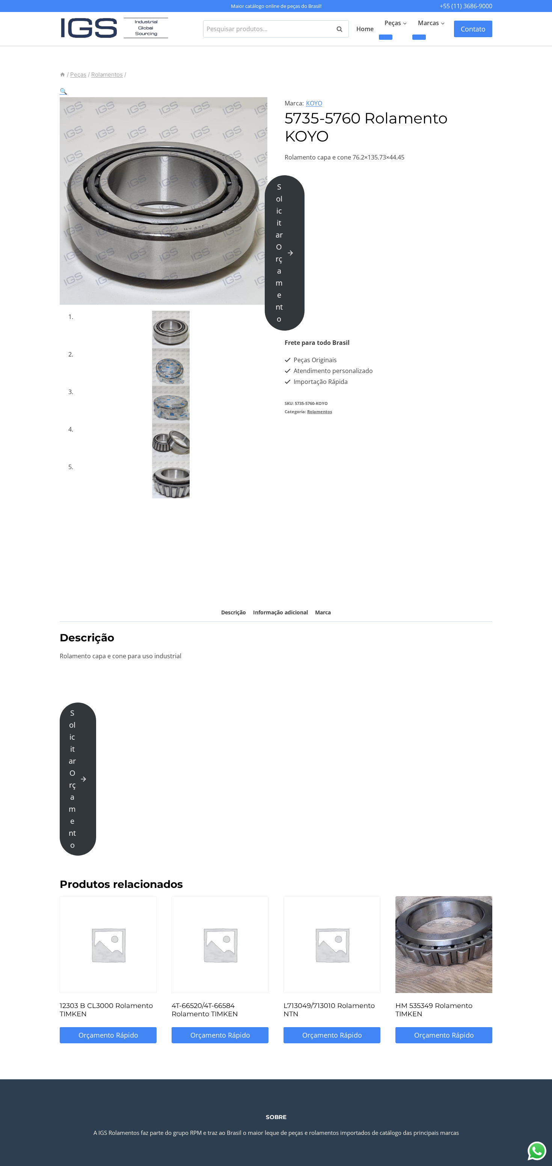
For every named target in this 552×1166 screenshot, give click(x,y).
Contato (473, 28)
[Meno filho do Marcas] (419, 37)
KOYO (314, 103)
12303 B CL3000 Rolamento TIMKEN (106, 1010)
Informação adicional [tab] (280, 612)
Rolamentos (319, 411)
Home (365, 29)
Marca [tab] (323, 612)
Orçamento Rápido (108, 1035)
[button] (63, 91)
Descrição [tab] (233, 612)
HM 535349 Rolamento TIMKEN (433, 1010)
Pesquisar (342, 28)
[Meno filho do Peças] (385, 37)
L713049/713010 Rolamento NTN (329, 1010)
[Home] (62, 74)
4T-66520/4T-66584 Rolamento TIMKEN (205, 1010)
